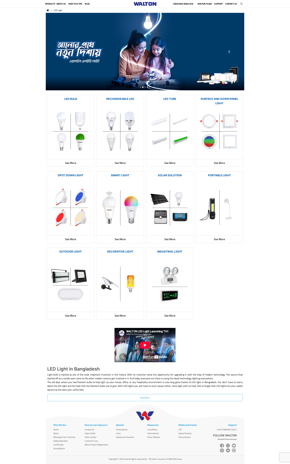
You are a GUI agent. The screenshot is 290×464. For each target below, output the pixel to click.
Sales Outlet (90, 433)
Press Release (153, 437)
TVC (180, 429)
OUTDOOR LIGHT (70, 251)
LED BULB (70, 98)
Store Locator (91, 437)
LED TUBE (169, 98)
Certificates (58, 444)
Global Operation (60, 440)
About (55, 433)
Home (56, 429)
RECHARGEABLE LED (120, 98)
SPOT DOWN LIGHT (70, 175)
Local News (152, 429)
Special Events (185, 433)
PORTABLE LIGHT (219, 175)
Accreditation (59, 448)
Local (118, 433)
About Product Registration (96, 444)
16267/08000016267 (226, 429)
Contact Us (89, 429)
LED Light (58, 10)
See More (70, 163)
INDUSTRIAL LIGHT (169, 251)
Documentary (185, 437)
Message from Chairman (64, 437)
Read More (145, 397)
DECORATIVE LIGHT (120, 251)
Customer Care (91, 440)
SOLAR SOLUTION (170, 175)
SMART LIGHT (120, 175)
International (121, 429)
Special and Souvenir (125, 437)
